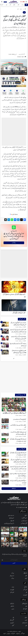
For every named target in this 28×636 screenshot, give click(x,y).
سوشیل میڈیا (12, 623)
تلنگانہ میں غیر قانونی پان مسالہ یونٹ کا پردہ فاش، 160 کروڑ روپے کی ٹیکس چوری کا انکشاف (19, 352)
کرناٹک (26, 578)
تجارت (26, 620)
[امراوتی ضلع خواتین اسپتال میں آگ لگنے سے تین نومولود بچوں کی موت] (5, 482)
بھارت (13, 587)
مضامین (26, 618)
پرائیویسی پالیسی (18, 633)
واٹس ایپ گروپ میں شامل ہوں (9, 523)
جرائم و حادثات (24, 623)
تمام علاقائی (25, 573)
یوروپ (13, 609)
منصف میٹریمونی (11, 518)
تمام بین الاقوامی (24, 604)
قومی (10, 5)
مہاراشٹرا (12, 578)
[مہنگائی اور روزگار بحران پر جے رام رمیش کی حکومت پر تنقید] (5, 426)
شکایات (4, 633)
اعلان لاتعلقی (23, 633)
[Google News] (14, 214)
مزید (13, 358)
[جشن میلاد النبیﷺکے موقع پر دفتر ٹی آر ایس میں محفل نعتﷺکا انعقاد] (5, 529)
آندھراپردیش (12, 576)
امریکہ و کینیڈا (12, 604)
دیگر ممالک (12, 606)
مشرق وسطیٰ (25, 609)
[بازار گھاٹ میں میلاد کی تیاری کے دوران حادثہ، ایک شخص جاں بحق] (14, 539)
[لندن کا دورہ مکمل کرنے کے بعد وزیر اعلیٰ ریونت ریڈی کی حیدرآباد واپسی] (5, 345)
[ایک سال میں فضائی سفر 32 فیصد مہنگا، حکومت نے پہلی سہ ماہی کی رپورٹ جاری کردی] (5, 433)
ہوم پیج (26, 515)
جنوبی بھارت (12, 590)
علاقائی (14, 5)
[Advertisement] (14, 47)
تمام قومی (25, 587)
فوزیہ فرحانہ (20, 54)
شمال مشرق (12, 592)
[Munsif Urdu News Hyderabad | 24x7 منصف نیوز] (13, 1)
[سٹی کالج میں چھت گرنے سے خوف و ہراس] (5, 420)
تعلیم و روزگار (12, 620)
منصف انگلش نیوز (24, 518)
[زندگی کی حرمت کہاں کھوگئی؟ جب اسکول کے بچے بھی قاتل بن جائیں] (23, 539)
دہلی (26, 592)
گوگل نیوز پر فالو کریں (24, 523)
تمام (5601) (14, 488)
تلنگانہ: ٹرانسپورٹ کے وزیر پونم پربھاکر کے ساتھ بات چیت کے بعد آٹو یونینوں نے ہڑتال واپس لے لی (18, 468)
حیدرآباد (23, 5)
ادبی (13, 618)
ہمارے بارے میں (11, 515)
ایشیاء (6, 5)
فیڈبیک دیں (8, 633)
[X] (24, 507)
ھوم (23, 9)
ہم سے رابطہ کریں (24, 521)
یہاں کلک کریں (14, 243)
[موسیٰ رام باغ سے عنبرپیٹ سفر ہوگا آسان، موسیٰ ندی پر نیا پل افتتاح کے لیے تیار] (5, 475)
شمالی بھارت (25, 595)
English (5, 1)
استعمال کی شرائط (13, 633)
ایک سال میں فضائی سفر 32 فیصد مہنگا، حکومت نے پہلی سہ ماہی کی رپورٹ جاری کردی (18, 433)
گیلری (13, 626)
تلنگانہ (18, 5)
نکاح (26, 626)
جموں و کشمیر (25, 590)
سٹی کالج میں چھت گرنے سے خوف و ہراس (19, 419)
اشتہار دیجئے (12, 521)
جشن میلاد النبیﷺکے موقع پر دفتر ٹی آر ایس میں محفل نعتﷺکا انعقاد (14, 413)
